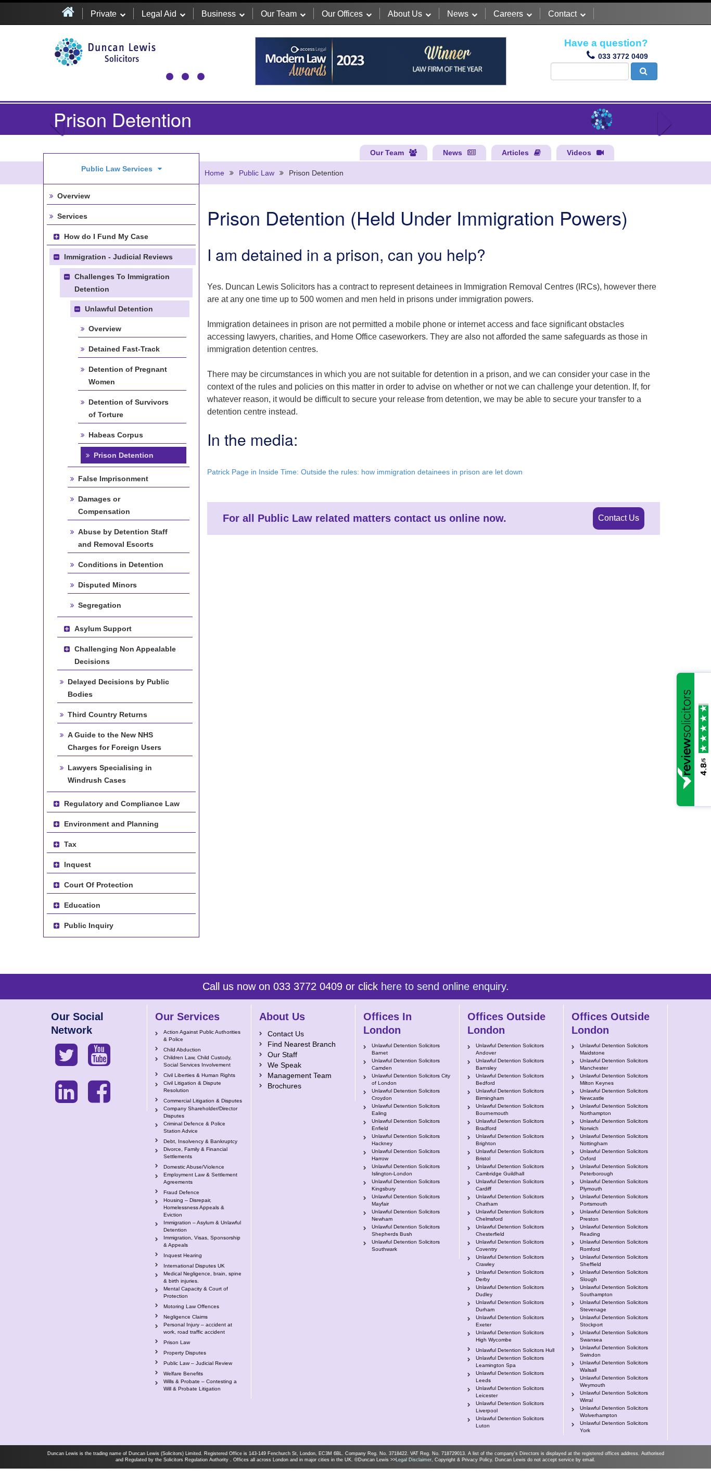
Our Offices (342, 13)
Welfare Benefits (183, 1373)
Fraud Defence (181, 1192)
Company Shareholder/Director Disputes (200, 1112)
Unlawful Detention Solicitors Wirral (614, 1396)
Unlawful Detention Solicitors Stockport (614, 1320)
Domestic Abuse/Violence (193, 1167)
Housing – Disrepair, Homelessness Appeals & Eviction (193, 1207)
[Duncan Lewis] (66, 1055)
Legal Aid (159, 13)
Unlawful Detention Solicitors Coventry (510, 1245)
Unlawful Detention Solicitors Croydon (406, 1094)
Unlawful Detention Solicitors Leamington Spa (510, 1361)
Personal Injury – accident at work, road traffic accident (197, 1328)
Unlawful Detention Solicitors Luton (510, 1421)
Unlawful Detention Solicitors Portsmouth (614, 1200)
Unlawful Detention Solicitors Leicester (510, 1391)
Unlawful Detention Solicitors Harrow (406, 1154)
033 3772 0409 (623, 56)
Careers (508, 13)
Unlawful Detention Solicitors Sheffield (614, 1260)
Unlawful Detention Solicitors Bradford (510, 1124)
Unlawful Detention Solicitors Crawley (510, 1260)
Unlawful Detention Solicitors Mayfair (406, 1200)
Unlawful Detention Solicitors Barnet (406, 1049)
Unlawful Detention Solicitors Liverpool (510, 1406)
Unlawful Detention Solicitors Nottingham (614, 1139)
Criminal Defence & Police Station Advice (194, 1127)
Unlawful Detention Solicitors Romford (614, 1245)
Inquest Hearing (182, 1255)
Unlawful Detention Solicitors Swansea (614, 1336)
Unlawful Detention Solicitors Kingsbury (406, 1185)
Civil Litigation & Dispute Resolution (192, 1086)
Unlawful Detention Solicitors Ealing (406, 1109)
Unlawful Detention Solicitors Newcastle (614, 1094)
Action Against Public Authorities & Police (201, 1035)
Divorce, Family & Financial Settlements (195, 1152)
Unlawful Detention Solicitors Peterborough (614, 1169)
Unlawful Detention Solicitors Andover (510, 1049)
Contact (562, 13)
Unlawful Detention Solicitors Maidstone (614, 1049)
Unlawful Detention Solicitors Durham (510, 1305)
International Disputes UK (194, 1266)
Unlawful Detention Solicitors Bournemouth (510, 1109)
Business (218, 13)
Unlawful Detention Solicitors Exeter (510, 1320)
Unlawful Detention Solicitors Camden (406, 1064)
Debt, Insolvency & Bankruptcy (200, 1141)
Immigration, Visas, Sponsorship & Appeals (201, 1241)
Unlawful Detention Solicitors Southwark (406, 1245)
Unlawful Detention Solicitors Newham (406, 1215)
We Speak (284, 1065)
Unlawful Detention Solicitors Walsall (614, 1366)
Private (104, 13)
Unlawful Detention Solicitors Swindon (614, 1351)
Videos (579, 152)
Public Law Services (117, 169)
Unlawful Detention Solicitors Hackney (406, 1139)
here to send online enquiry (443, 986)
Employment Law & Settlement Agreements (200, 1178)
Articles (515, 152)
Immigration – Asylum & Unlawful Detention (202, 1226)
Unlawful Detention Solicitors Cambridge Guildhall (510, 1169)
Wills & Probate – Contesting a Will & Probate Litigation (200, 1385)
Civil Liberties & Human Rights (199, 1075)
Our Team (279, 13)
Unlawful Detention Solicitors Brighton (510, 1139)
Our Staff (282, 1054)
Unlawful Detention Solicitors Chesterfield (510, 1230)
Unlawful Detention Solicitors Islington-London (406, 1169)
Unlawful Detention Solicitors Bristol (510, 1154)
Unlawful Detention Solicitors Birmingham (510, 1094)
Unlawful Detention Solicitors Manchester (614, 1064)
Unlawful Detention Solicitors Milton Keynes (614, 1079)
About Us (405, 13)
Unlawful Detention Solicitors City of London (411, 1079)
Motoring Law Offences (191, 1306)
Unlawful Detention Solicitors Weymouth (614, 1381)
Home (214, 173)
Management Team (300, 1075)
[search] (644, 71)
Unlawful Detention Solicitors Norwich (614, 1124)
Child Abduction (182, 1049)
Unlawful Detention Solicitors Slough (614, 1275)
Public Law (256, 173)
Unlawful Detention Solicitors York (614, 1426)
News (457, 13)
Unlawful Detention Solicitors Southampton (614, 1290)
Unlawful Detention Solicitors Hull (515, 1350)
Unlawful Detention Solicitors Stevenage (614, 1305)
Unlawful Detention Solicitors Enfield (406, 1124)
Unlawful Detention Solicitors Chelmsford (510, 1215)
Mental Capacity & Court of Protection (195, 1292)
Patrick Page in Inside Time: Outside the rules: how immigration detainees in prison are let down (365, 472)
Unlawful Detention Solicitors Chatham (510, 1200)
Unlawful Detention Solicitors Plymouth (614, 1185)
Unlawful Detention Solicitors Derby (510, 1275)
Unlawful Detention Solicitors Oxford (614, 1154)
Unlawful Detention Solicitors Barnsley (510, 1064)
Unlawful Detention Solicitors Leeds (510, 1376)
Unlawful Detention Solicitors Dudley (510, 1290)
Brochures (284, 1085)
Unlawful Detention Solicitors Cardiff (510, 1185)
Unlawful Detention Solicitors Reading (614, 1230)
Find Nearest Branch (302, 1044)
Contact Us (618, 517)
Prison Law (176, 1342)
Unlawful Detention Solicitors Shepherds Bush (406, 1230)
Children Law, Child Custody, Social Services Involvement (197, 1061)
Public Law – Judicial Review (197, 1363)
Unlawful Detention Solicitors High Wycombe (510, 1336)
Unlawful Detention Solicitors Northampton (614, 1109)
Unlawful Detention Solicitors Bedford (510, 1079)
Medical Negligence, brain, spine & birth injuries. (202, 1277)
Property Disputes (184, 1353)
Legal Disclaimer (413, 1459)
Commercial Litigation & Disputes (202, 1101)
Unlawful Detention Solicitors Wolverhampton (614, 1411)
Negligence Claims (185, 1317)
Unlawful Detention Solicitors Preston (614, 1215)
